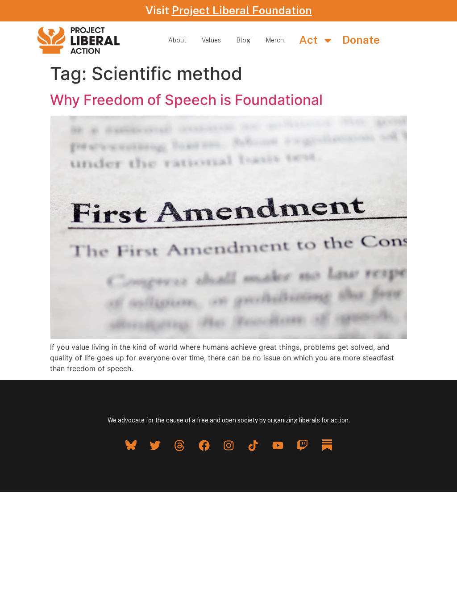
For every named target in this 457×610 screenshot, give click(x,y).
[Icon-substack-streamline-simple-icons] (327, 445)
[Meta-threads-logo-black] (179, 445)
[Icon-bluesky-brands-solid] (130, 445)
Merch (275, 40)
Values (211, 40)
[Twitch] (302, 445)
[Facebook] (204, 445)
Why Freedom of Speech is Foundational (186, 100)
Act (308, 39)
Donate (361, 39)
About (177, 40)
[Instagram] (228, 445)
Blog (243, 40)
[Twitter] (155, 445)
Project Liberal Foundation (242, 10)
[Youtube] (277, 445)
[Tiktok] (253, 445)
